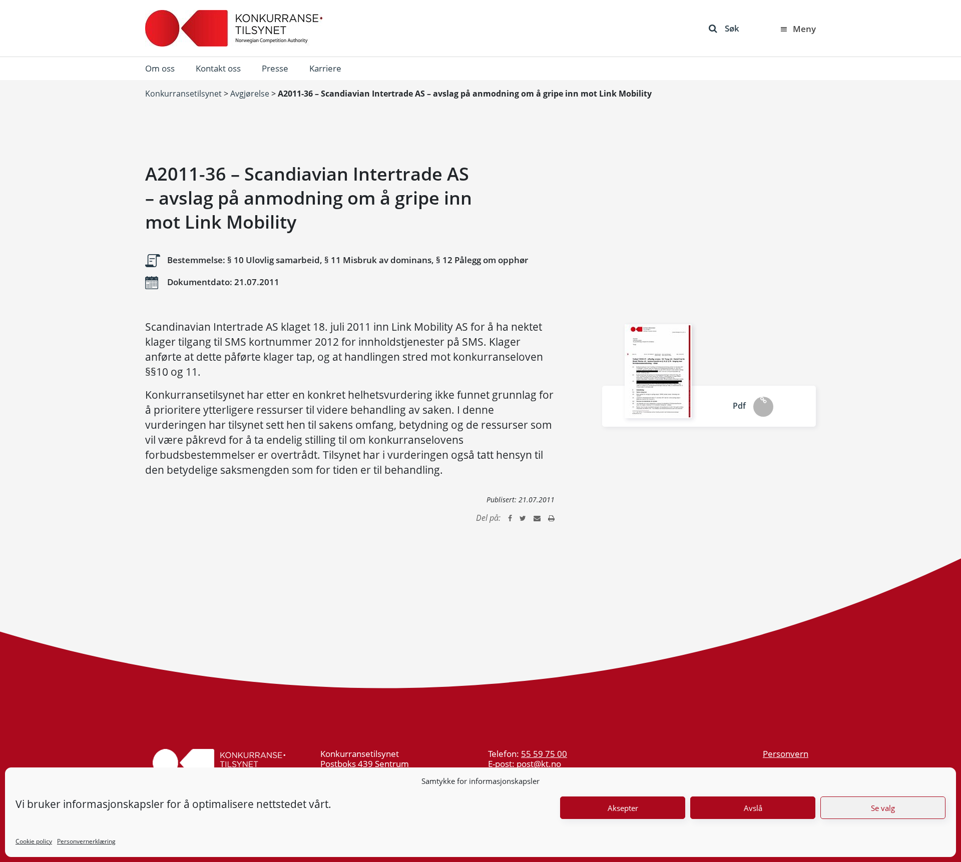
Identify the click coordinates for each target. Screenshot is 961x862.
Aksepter (623, 808)
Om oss (160, 68)
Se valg (883, 808)
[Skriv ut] (551, 517)
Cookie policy (34, 841)
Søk (732, 28)
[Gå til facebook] (510, 517)
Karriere (325, 68)
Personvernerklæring (86, 841)
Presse (275, 68)
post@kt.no (539, 763)
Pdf (739, 405)
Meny (804, 29)
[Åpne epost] (537, 517)
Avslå (753, 808)
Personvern (785, 753)
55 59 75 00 (544, 753)
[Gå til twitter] (523, 517)
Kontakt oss (218, 68)
